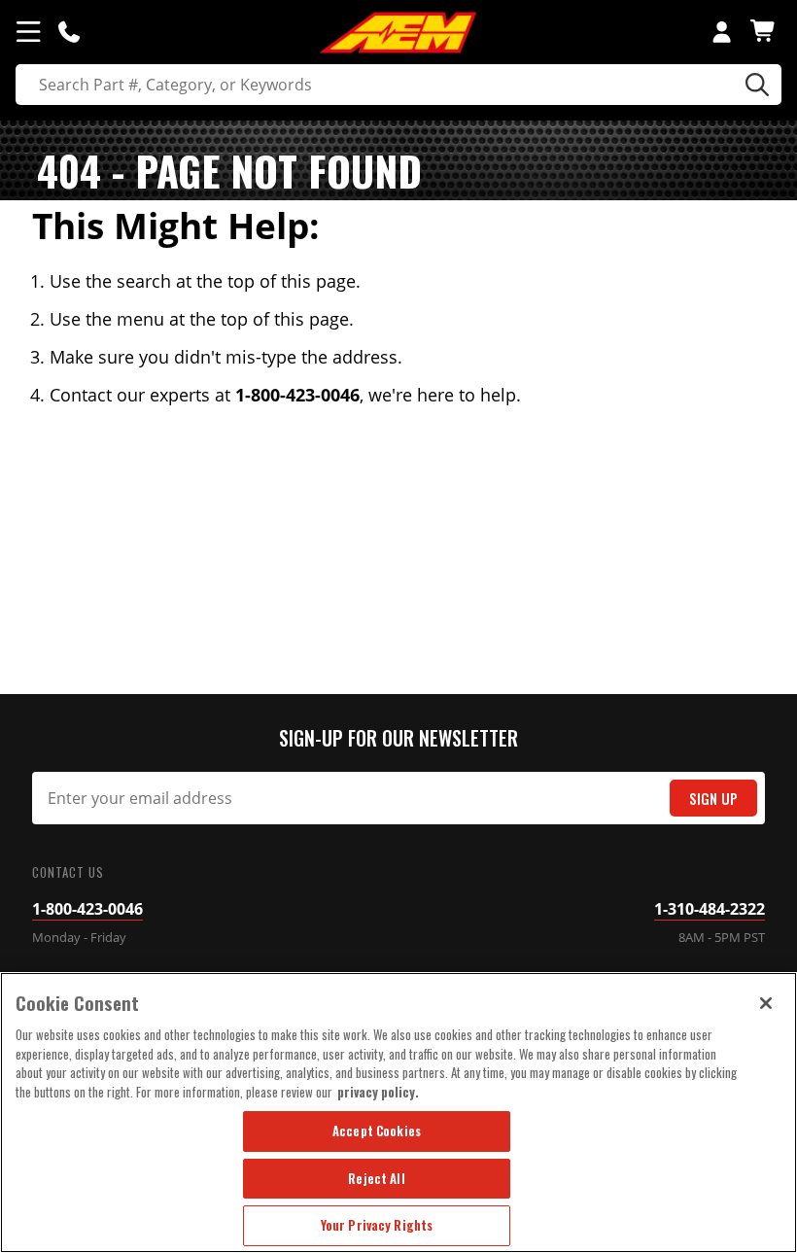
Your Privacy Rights (377, 1225)
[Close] (766, 1003)
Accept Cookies (376, 1130)
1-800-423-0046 (87, 909)
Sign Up (713, 798)
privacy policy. (378, 1091)
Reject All (376, 1178)
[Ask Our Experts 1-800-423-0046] (69, 31)
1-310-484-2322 (709, 909)
